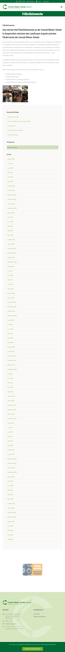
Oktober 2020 (11, 467)
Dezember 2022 (12, 356)
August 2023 (11, 320)
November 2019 (12, 517)
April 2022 (10, 387)
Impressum (37, 614)
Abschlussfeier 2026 (13, 117)
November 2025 (12, 199)
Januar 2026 (11, 190)
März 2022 (10, 391)
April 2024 (10, 284)
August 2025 (11, 212)
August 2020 (11, 476)
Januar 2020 (11, 508)
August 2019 (11, 521)
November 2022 (12, 360)
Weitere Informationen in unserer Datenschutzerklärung (41, 644)
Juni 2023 (10, 329)
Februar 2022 (11, 396)
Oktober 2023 (11, 311)
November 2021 (12, 409)
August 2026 (11, 159)
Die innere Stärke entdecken (15, 130)
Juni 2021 (10, 432)
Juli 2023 (10, 324)
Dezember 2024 (12, 248)
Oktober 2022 (11, 365)
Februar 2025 (11, 239)
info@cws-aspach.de (10, 623)
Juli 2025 (10, 217)
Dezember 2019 (12, 512)
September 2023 (12, 315)
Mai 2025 (10, 226)
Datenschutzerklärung (40, 616)
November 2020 (12, 463)
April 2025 (10, 230)
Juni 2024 (10, 275)
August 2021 (11, 423)
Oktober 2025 (11, 204)
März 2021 (10, 445)
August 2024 (11, 266)
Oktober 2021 (11, 414)
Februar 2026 (11, 186)
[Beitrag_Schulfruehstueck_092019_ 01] (15, 86)
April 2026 (10, 177)
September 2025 (12, 208)
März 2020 (10, 499)
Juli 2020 (10, 481)
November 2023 (12, 306)
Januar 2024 (11, 297)
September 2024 (12, 262)
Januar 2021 (11, 454)
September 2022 (12, 369)
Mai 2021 (10, 436)
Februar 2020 (11, 503)
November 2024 (12, 253)
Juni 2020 (10, 485)
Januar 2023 (11, 351)
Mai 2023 (10, 333)
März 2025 (10, 235)
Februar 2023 (11, 347)
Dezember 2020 (12, 459)
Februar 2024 (11, 293)
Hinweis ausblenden (32, 649)
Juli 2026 (10, 163)
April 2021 (10, 441)
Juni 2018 (10, 535)
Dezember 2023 (12, 302)
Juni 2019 (10, 526)
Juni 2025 (10, 221)
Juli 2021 (10, 427)
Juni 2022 (10, 378)
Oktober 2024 (11, 257)
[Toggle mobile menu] (61, 7)
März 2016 (10, 539)
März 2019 (10, 530)
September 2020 (12, 472)
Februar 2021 (11, 450)
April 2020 (10, 494)
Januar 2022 (11, 400)
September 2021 (12, 418)
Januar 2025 (11, 244)
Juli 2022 (10, 374)
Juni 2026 (10, 168)
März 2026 (10, 181)
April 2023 (10, 338)
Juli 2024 (10, 271)
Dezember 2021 (12, 405)
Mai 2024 (10, 280)
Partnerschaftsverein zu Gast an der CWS (19, 121)
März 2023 (10, 342)
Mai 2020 (10, 490)
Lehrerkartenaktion (13, 134)
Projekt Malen (11, 126)
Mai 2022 (10, 382)
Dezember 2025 (12, 195)
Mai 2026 (10, 172)
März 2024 (10, 289)
